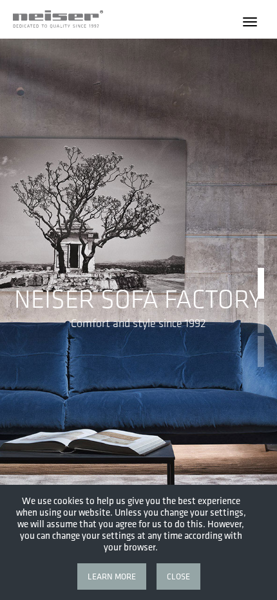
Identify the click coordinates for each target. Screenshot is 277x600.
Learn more (112, 576)
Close (178, 576)
